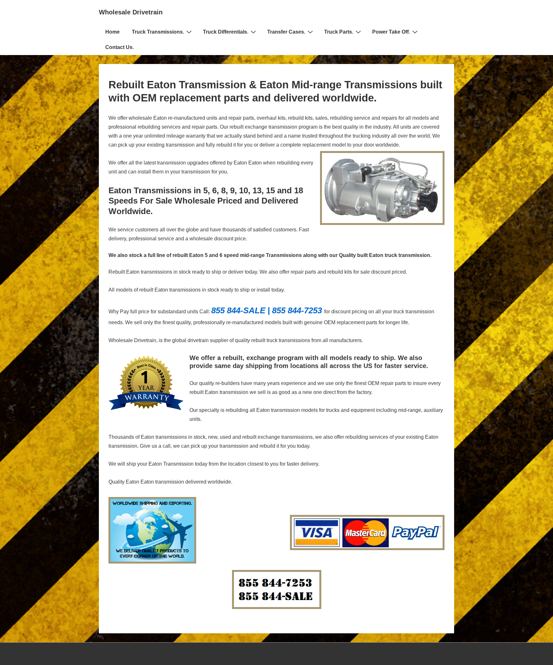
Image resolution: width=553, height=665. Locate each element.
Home (112, 32)
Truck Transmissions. (158, 32)
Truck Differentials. (225, 32)
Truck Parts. (338, 32)
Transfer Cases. (286, 32)
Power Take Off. (391, 32)
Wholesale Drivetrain (131, 12)
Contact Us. (119, 47)
